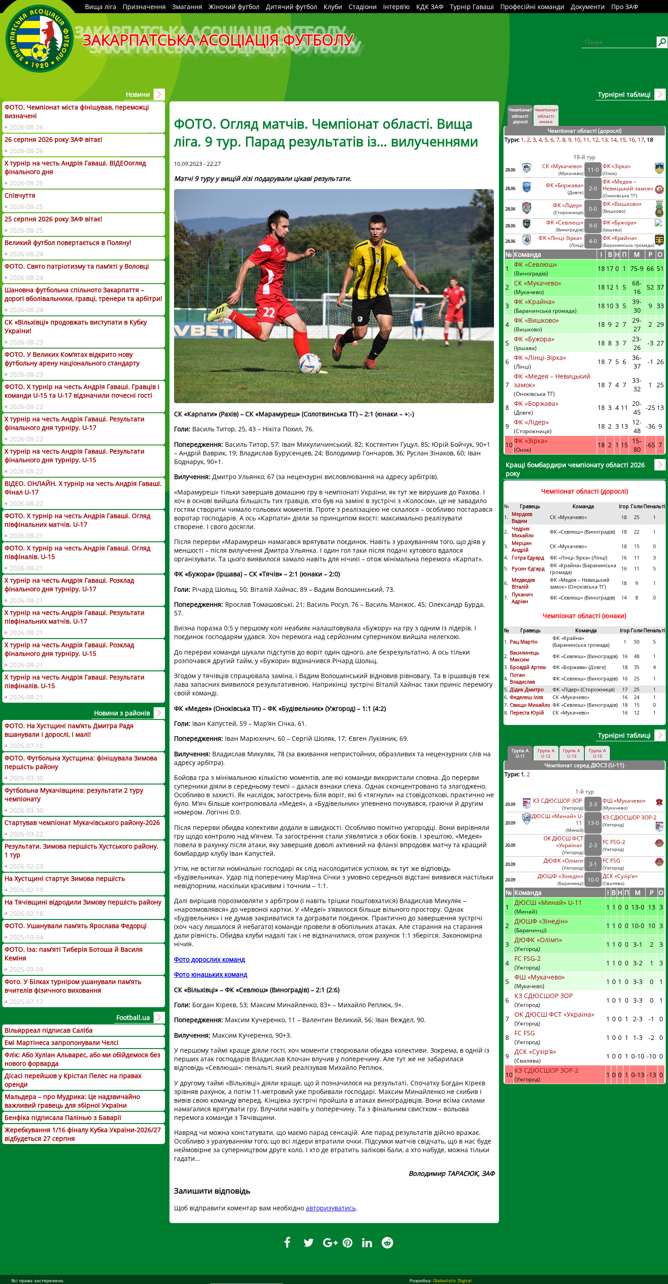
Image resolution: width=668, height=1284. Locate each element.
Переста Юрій (527, 712)
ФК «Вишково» (622, 203)
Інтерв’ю (396, 6)
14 (613, 139)
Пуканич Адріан (522, 598)
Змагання (187, 6)
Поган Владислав (523, 678)
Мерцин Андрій (522, 546)
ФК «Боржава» (564, 185)
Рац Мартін (524, 641)
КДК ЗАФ (430, 6)
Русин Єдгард (529, 568)
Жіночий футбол (234, 6)
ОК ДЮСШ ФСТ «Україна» (563, 842)
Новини (138, 94)
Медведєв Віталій (523, 583)
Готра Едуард (528, 557)
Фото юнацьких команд (210, 974)
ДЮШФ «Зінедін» (560, 876)
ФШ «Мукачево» (624, 800)
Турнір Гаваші (472, 6)
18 (650, 139)
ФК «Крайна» (620, 238)
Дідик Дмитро (527, 689)
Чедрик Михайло (523, 532)
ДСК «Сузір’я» (620, 876)
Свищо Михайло (530, 704)
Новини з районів (122, 713)
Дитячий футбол (291, 6)
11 (586, 139)
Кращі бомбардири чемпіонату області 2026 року (575, 469)
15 (622, 139)
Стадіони (363, 6)
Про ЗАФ (624, 6)
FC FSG (612, 860)
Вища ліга (100, 6)
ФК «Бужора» (620, 222)
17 (641, 139)
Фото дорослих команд (209, 959)
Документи (588, 6)
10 (577, 139)
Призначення (144, 6)
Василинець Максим (524, 656)
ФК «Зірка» (617, 166)
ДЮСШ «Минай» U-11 (549, 902)
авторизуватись (331, 1208)
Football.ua (133, 1017)
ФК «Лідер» (568, 205)
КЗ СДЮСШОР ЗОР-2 (630, 817)
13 (604, 139)
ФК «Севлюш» (564, 222)
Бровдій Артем (528, 667)
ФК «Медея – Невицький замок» (628, 185)
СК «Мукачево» (562, 166)
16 (631, 139)
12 (595, 139)
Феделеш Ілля (526, 697)
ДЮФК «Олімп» (563, 860)
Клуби (333, 6)
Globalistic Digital (452, 1280)
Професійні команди (532, 6)
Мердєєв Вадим (522, 517)
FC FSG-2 (614, 842)
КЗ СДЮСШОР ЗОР (558, 800)
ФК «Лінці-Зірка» (560, 238)
